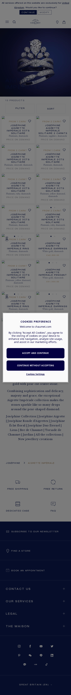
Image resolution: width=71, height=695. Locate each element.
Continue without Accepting (35, 365)
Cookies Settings (35, 374)
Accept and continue (35, 353)
